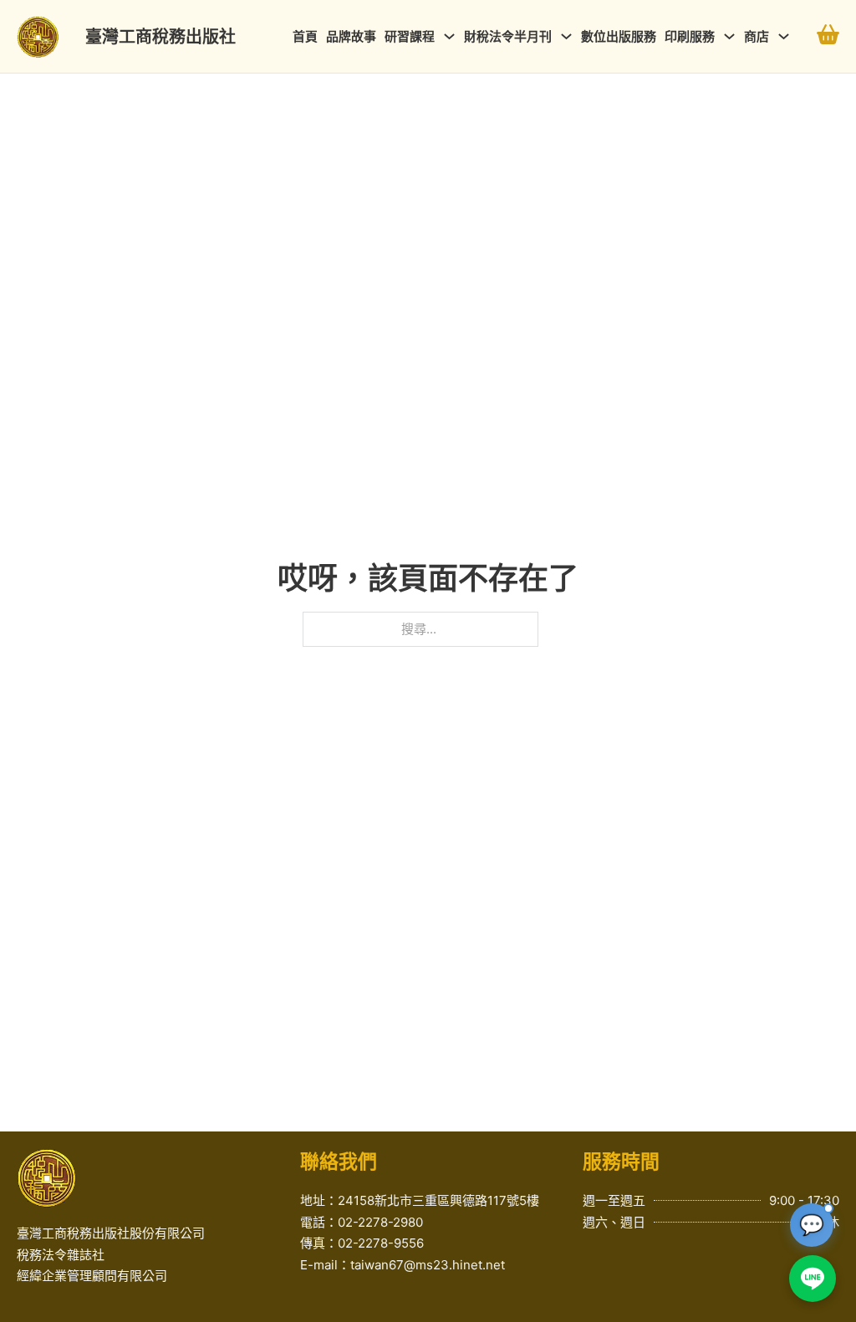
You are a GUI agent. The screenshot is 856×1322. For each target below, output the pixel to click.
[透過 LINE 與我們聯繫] (812, 1278)
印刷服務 (690, 36)
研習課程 (410, 36)
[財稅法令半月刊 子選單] (566, 36)
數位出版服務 (618, 36)
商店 (756, 36)
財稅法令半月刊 (508, 36)
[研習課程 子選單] (449, 36)
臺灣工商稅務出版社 (160, 36)
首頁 (305, 36)
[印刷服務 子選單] (729, 36)
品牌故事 (351, 36)
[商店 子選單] (783, 36)
